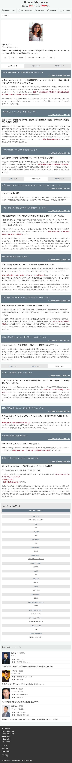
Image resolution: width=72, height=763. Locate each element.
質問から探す (6, 736)
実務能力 (36, 566)
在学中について (36, 66)
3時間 (36, 606)
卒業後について (59, 66)
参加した (36, 582)
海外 (51, 57)
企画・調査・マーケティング (36, 57)
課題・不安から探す (8, 733)
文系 (5, 57)
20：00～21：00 (36, 613)
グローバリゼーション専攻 (36, 519)
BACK (6, 16)
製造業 (21, 57)
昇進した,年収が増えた (36, 637)
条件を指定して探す (8, 731)
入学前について (12, 66)
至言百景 (5, 748)
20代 (12, 57)
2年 (36, 629)
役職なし (36, 598)
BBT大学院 (6, 751)
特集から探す (6, 739)
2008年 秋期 (36, 590)
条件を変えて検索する (35, 510)
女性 (36, 527)
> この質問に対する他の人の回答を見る (59, 75)
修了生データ (6, 741)
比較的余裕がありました (36, 621)
